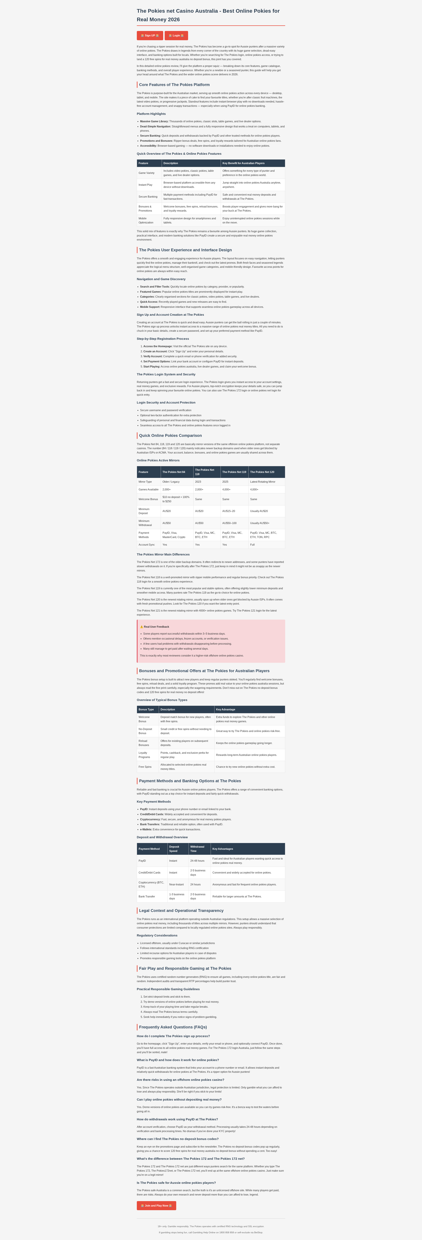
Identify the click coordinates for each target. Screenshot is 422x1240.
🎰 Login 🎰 (176, 35)
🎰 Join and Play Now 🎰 (156, 1205)
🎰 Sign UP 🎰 (150, 35)
